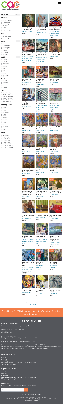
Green (4, 114)
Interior (4, 73)
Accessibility (4, 361)
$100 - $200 (6, 137)
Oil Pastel (5, 25)
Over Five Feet (6, 101)
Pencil (4, 29)
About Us (3, 357)
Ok (26, 390)
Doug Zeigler (26, 196)
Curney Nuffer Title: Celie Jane (55, 148)
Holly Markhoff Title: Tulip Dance (54, 263)
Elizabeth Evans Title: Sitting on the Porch (28, 215)
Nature (4, 77)
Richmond (5, 82)
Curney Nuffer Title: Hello (42, 169)
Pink (3, 121)
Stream (4, 87)
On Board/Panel (6, 36)
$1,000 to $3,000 (7, 144)
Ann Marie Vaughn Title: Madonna (27, 28)
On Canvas (5, 38)
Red (3, 124)
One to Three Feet (7, 94)
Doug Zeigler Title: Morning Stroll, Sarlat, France (27, 193)
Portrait (4, 80)
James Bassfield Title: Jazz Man (27, 289)
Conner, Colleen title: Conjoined (41, 102)
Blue (3, 109)
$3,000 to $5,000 (7, 145)
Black (4, 107)
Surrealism (5, 52)
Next (34, 304)
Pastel (4, 27)
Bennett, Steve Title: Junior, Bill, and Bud (55, 28)
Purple (4, 122)
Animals (4, 61)
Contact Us (4, 359)
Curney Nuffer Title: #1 (28, 127)
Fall (3, 68)
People (4, 78)
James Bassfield (26, 292)
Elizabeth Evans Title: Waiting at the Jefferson (55, 215)
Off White (5, 116)
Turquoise (5, 126)
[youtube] (39, 321)
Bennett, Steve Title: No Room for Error (28, 53)
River (3, 84)
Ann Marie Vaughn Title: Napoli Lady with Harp (41, 29)
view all (17, 14)
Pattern (4, 119)
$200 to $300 (6, 138)
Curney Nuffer (26, 130)
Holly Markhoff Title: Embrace (40, 263)
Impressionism (6, 49)
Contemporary (6, 45)
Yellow (4, 129)
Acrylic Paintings (7, 20)
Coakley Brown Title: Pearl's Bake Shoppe (41, 81)
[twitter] (27, 321)
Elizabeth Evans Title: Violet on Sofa (42, 214)
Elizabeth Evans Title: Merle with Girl (55, 192)
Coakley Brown (40, 84)
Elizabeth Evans (53, 194)
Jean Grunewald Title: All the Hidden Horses (55, 290)
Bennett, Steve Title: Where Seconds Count (42, 54)
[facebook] (23, 321)
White (4, 128)
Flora (3, 70)
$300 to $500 (6, 140)
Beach (4, 65)
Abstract (4, 43)
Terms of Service (45, 392)
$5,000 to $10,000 (7, 147)
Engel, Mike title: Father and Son (27, 237)
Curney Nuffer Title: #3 (55, 127)
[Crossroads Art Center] (10, 5)
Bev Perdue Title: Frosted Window (54, 53)
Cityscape (5, 66)
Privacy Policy (37, 392)
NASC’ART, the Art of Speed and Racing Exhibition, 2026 (54, 33)
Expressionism (6, 47)
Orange (4, 117)
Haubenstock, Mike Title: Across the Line (28, 264)
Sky (3, 85)
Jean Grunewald (53, 293)
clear (17, 41)
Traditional (5, 54)
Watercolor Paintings (8, 30)
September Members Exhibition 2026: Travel (41, 107)
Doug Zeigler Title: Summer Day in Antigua (41, 193)
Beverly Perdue (53, 56)
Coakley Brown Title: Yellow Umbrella (27, 103)
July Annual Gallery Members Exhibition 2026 (28, 241)
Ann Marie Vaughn (27, 31)
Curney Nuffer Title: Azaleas (42, 148)
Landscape (5, 75)
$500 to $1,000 (6, 142)
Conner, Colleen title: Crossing (54, 102)
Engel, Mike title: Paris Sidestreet (41, 237)
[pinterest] (35, 321)
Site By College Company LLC (9, 364)
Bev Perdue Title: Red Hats (27, 80)
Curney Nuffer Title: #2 (42, 127)
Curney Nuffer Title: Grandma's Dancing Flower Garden (28, 170)
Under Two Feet (6, 93)
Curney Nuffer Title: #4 (28, 148)
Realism (4, 50)
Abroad (4, 59)
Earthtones (5, 112)
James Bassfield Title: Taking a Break (41, 290)
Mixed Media (6, 22)
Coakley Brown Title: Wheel (54, 80)
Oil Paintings (5, 24)
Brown (4, 110)
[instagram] (31, 321)
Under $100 (5, 135)
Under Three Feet (7, 98)
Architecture (5, 63)
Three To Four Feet (7, 100)
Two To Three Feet (7, 96)
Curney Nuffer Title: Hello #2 (55, 169)
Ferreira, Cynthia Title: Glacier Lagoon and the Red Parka (54, 239)
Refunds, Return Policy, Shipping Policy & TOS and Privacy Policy (18, 362)
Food (3, 71)
